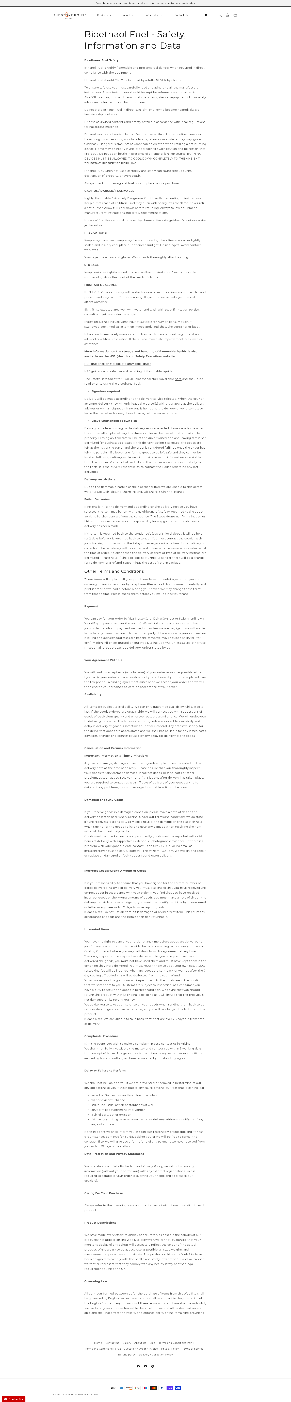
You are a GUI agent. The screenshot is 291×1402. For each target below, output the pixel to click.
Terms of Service (192, 1348)
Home (98, 1342)
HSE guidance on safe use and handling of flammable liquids (128, 371)
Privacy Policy (170, 1348)
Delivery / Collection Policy (156, 1354)
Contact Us (15, 1399)
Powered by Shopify (88, 1394)
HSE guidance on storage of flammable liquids (117, 363)
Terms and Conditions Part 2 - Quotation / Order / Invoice (121, 1348)
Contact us (112, 1342)
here (178, 379)
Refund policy (127, 1354)
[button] (220, 15)
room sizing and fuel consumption (129, 183)
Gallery (127, 1342)
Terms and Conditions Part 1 (176, 1342)
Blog (152, 1342)
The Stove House (69, 1394)
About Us (140, 1342)
